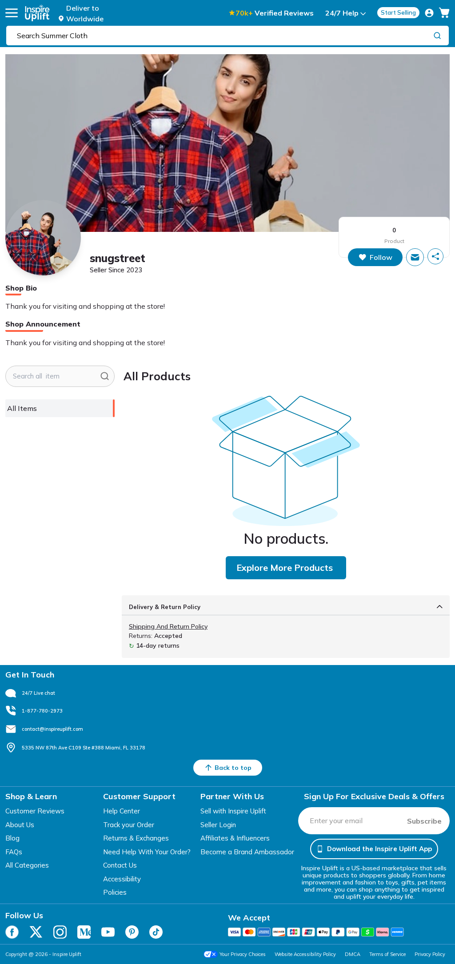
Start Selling (398, 12)
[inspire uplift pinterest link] (132, 932)
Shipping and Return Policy (168, 626)
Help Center (121, 811)
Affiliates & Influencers (235, 838)
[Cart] (444, 13)
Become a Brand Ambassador (247, 852)
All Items (22, 408)
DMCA (352, 954)
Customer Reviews (34, 811)
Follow (381, 257)
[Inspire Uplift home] (37, 13)
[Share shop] (435, 256)
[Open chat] (415, 257)
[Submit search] (104, 376)
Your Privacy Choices (243, 954)
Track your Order (128, 825)
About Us (19, 825)
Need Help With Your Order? (147, 852)
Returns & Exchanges (136, 838)
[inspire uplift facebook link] (12, 932)
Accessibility (122, 879)
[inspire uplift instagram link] (60, 932)
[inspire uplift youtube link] (108, 932)
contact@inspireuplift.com (52, 729)
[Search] (437, 35)
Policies (115, 892)
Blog (12, 838)
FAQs (13, 852)
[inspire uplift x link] (36, 932)
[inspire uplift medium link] (84, 932)
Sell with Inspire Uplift (233, 811)
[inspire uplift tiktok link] (156, 932)
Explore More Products (284, 567)
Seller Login (218, 825)
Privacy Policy (430, 954)
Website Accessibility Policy (305, 954)
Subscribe (424, 821)
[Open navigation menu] (11, 12)
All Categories (27, 865)
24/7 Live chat (38, 693)
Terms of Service (387, 954)
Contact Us (120, 865)
